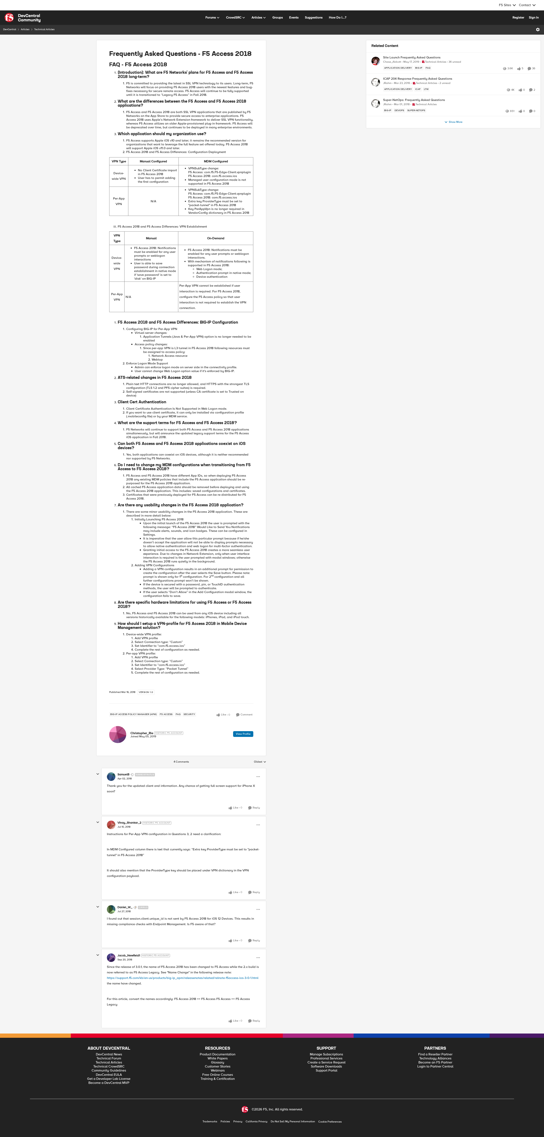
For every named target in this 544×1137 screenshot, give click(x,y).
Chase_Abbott (392, 62)
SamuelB (123, 774)
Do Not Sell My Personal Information (293, 1121)
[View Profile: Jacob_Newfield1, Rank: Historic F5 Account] (111, 957)
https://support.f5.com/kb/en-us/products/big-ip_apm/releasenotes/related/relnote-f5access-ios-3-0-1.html (182, 978)
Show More (455, 122)
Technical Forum (108, 1058)
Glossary (217, 1063)
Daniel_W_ (125, 907)
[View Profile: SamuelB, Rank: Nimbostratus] (111, 776)
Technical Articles (44, 29)
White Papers (218, 1058)
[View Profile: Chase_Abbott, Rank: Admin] (375, 61)
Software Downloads (326, 1067)
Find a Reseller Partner (435, 1054)
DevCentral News (109, 1054)
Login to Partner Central (435, 1067)
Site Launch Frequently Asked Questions (412, 57)
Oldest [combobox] (260, 762)
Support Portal (326, 1071)
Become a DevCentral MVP (108, 1083)
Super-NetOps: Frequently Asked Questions (414, 100)
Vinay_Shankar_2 (129, 822)
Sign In (534, 17)
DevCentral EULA (109, 1075)
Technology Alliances (435, 1058)
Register (518, 17)
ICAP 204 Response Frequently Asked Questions (417, 79)
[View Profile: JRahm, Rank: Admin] (375, 82)
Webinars (218, 1071)
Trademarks (210, 1121)
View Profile (243, 734)
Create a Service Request (326, 1063)
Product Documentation (217, 1054)
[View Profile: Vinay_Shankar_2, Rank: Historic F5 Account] (111, 825)
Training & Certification (218, 1079)
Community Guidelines (109, 1071)
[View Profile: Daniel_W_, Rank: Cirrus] (111, 909)
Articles (25, 29)
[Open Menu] (538, 30)
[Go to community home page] (22, 18)
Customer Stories (217, 1067)
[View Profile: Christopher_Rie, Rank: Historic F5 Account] (117, 734)
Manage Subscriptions (326, 1054)
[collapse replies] (97, 774)
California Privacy (256, 1121)
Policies (225, 1121)
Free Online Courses (217, 1075)
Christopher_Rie (141, 733)
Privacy (237, 1121)
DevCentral (9, 29)
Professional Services (326, 1058)
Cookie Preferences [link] (330, 1121)
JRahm (387, 83)
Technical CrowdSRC (109, 1067)
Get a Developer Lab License (108, 1079)
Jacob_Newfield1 (129, 955)
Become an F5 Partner (435, 1063)
